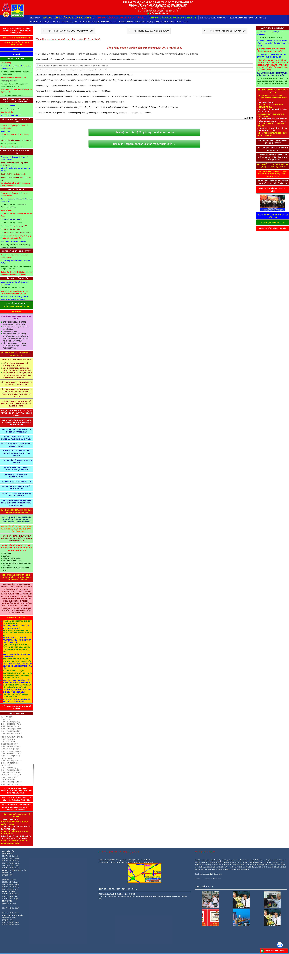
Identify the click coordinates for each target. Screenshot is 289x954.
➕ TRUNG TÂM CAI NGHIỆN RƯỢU (150, 31)
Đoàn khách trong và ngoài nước (13, 77)
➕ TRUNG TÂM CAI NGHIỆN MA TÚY (226, 31)
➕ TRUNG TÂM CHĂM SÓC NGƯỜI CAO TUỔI (69, 31)
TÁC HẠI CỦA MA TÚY (16, 189)
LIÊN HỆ (55, 22)
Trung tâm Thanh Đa (8, 105)
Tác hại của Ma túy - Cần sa (11, 222)
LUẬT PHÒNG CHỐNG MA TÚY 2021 (270, 37)
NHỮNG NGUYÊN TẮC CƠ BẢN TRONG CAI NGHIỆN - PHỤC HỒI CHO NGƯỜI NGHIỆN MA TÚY (16, 422)
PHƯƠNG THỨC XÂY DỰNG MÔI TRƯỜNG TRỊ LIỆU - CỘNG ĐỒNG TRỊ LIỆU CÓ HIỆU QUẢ (17, 640)
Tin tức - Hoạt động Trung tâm (12, 95)
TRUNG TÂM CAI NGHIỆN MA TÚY (173, 17)
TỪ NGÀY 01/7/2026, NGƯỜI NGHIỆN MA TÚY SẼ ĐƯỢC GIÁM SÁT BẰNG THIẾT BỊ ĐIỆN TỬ (272, 43)
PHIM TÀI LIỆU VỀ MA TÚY (16, 303)
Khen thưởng (6, 63)
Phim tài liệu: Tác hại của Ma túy (13, 241)
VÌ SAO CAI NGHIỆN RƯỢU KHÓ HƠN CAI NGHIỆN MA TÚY (93, 22)
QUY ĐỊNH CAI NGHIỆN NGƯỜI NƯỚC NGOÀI (247, 18)
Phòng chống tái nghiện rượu (12, 147)
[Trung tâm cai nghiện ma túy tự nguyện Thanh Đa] (12, 10)
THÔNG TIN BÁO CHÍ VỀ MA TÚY (16, 307)
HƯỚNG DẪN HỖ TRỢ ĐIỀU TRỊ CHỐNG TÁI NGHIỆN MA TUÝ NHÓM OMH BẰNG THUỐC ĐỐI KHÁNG (16, 529)
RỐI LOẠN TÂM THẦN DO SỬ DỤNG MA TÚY (171, 22)
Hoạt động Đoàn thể (9, 81)
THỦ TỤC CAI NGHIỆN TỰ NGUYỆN (213, 18)
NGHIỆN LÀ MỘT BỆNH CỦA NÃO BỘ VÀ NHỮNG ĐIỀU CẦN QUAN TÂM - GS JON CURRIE (16, 413)
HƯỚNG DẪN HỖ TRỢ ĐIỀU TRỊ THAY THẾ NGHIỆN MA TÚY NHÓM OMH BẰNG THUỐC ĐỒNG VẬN (16, 538)
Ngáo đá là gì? (6, 210)
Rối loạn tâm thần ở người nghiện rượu (16, 140)
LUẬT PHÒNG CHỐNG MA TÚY (16, 278)
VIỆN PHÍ (64, 22)
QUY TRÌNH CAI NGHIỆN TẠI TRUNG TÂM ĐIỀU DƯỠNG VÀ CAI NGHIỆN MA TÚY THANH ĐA (16, 30)
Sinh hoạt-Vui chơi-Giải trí (11, 115)
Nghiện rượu (5, 131)
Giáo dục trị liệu (7, 112)
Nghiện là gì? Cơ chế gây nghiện (13, 174)
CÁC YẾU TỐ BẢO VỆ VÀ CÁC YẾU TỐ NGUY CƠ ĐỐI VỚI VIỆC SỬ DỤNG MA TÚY (17, 666)
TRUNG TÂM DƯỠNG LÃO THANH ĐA (68, 17)
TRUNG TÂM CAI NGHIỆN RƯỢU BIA (121, 17)
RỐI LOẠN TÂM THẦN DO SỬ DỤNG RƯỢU (135, 22)
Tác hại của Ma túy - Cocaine (12, 219)
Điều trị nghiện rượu (8, 143)
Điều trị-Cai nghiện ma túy (11, 109)
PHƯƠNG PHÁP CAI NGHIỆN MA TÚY (16, 251)
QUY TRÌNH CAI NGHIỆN (39, 22)
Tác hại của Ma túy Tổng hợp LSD (14, 226)
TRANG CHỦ (35, 18)
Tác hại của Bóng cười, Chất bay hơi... (15, 232)
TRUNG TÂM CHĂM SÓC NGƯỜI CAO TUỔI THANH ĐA (158, 2)
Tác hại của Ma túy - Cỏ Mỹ (11, 229)
